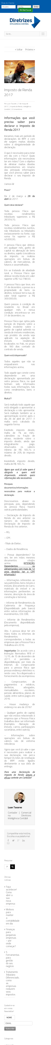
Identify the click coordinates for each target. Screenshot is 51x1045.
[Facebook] (8, 840)
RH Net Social (25, 9)
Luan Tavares (11, 103)
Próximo (29, 49)
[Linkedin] (23, 840)
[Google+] (18, 840)
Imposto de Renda (16, 106)
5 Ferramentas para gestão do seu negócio (12, 959)
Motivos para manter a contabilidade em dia (12, 916)
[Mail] (8, 843)
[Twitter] (13, 840)
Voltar (20, 49)
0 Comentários (17, 109)
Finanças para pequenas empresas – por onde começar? (11, 937)
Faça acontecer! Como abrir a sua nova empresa (11, 895)
